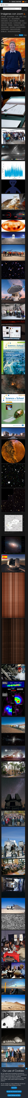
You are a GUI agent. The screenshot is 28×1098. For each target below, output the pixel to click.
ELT (9, 18)
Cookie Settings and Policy (14, 1095)
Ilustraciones (17, 23)
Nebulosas (4, 25)
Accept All (14, 1087)
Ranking (21, 35)
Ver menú (5, 5)
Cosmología (4, 18)
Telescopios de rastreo (14, 31)
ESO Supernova (16, 18)
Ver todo (3, 16)
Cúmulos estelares (15, 29)
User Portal (18, 1)
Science (13, 1)
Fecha (25, 35)
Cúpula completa (13, 20)
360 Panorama (10, 16)
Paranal (10, 25)
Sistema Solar (4, 29)
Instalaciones (4, 27)
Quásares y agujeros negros (17, 27)
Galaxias (22, 20)
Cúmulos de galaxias (6, 23)
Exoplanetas (4, 20)
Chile (24, 16)
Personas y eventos (19, 25)
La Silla (24, 23)
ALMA (17, 16)
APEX (21, 16)
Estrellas (3, 31)
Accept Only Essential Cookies (14, 1091)
